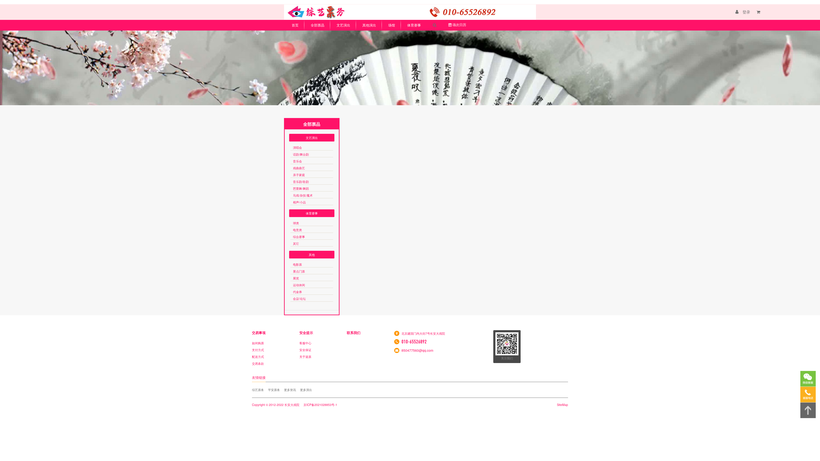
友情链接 (259, 377)
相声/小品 (299, 202)
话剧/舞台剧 (301, 154)
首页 (295, 25)
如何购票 (258, 343)
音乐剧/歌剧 (301, 182)
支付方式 (258, 350)
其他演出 (369, 25)
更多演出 (306, 390)
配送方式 (258, 357)
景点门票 (299, 271)
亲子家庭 (299, 175)
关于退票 (305, 357)
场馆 (391, 25)
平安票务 (274, 390)
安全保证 (305, 350)
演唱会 (297, 147)
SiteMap (562, 405)
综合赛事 (299, 237)
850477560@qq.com (417, 350)
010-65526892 (414, 341)
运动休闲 (299, 285)
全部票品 (317, 25)
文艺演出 (343, 25)
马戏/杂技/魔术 (303, 195)
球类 (296, 223)
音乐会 (297, 161)
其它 (296, 243)
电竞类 (297, 230)
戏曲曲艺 (299, 168)
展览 (296, 278)
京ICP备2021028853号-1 (320, 405)
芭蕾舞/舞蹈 (301, 188)
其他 (312, 254)
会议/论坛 (299, 299)
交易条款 (258, 363)
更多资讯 (290, 390)
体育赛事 (414, 25)
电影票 (297, 264)
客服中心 (305, 343)
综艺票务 (258, 390)
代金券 (297, 292)
